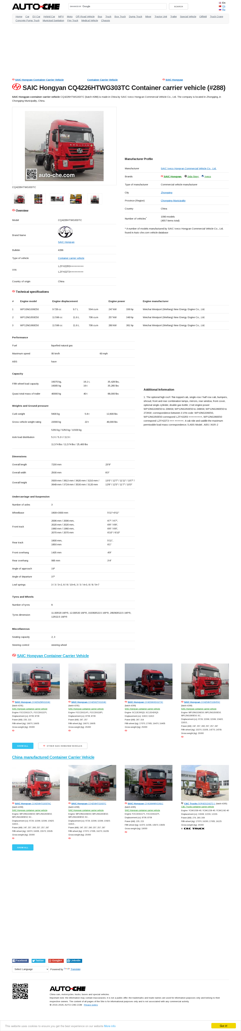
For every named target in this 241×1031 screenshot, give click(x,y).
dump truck (135, 16)
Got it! (223, 1026)
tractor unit (160, 16)
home (19, 16)
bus (100, 16)
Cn (223, 6)
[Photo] (64, 146)
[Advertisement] (110, 49)
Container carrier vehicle (71, 258)
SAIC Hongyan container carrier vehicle (29, 709)
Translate (75, 969)
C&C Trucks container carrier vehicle (197, 807)
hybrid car (49, 16)
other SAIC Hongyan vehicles (64, 746)
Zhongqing (166, 192)
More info (110, 1026)
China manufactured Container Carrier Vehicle (53, 757)
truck (108, 16)
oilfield (203, 16)
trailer (173, 16)
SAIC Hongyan (174, 79)
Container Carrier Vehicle (102, 79)
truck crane (216, 16)
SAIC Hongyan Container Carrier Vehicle (39, 79)
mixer (148, 16)
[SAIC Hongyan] (87, 232)
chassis (105, 20)
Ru (223, 9)
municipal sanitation (53, 20)
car (27, 16)
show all (22, 746)
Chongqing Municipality (173, 200)
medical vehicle (89, 20)
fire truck (72, 20)
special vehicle (188, 16)
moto (70, 16)
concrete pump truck (28, 20)
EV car (36, 16)
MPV (61, 16)
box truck (120, 16)
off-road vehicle (85, 16)
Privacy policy (91, 1005)
